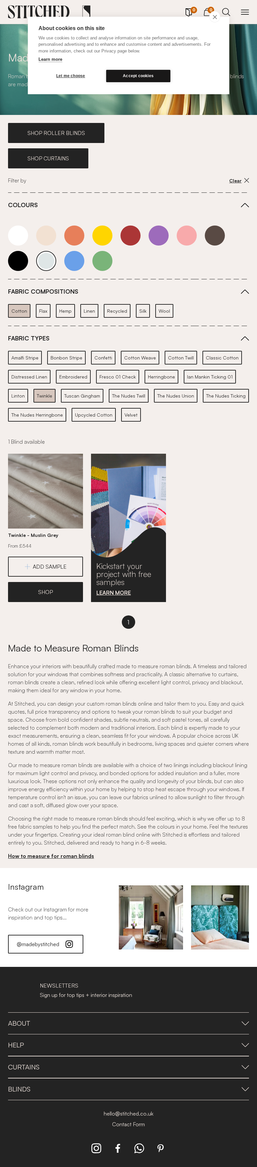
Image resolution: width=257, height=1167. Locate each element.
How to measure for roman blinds (51, 856)
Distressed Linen (29, 377)
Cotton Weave (140, 357)
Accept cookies (138, 76)
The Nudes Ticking (226, 396)
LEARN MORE (113, 592)
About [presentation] (19, 1023)
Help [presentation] (16, 1045)
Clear (235, 180)
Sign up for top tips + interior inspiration (86, 995)
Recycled (117, 311)
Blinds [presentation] (19, 1089)
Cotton (19, 311)
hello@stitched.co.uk (128, 1113)
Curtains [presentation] (23, 1067)
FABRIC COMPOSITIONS (43, 291)
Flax (43, 311)
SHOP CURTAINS (48, 158)
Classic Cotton (222, 357)
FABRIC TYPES (29, 338)
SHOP (45, 592)
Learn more (50, 59)
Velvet (131, 415)
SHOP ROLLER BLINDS (56, 133)
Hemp (65, 311)
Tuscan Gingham (82, 396)
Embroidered (73, 377)
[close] (214, 16)
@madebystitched (38, 944)
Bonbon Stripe (66, 357)
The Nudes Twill (128, 396)
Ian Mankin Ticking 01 (210, 377)
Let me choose (70, 76)
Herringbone (161, 377)
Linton (18, 396)
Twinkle (44, 396)
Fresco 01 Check (117, 377)
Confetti (103, 357)
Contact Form (128, 1124)
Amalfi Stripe (24, 357)
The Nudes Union (175, 396)
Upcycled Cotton (93, 415)
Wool (164, 311)
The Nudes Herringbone (37, 415)
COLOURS (23, 204)
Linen (89, 311)
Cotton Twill (181, 357)
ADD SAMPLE (50, 566)
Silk (143, 311)
